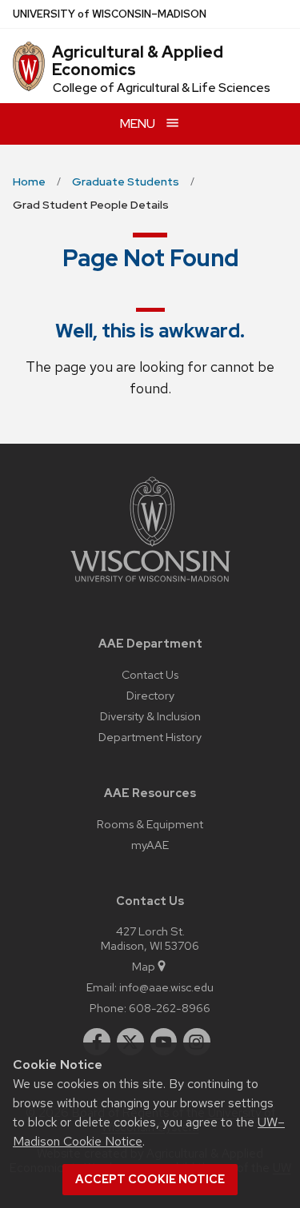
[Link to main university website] (150, 584)
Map (143, 966)
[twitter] (130, 1041)
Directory (150, 695)
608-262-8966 (169, 1007)
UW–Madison (109, 14)
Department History (150, 736)
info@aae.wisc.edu (166, 987)
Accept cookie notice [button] (150, 1179)
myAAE (150, 844)
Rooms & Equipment (150, 823)
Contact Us (150, 674)
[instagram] (196, 1041)
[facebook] (96, 1041)
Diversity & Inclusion (150, 716)
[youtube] (164, 1041)
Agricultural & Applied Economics (137, 61)
